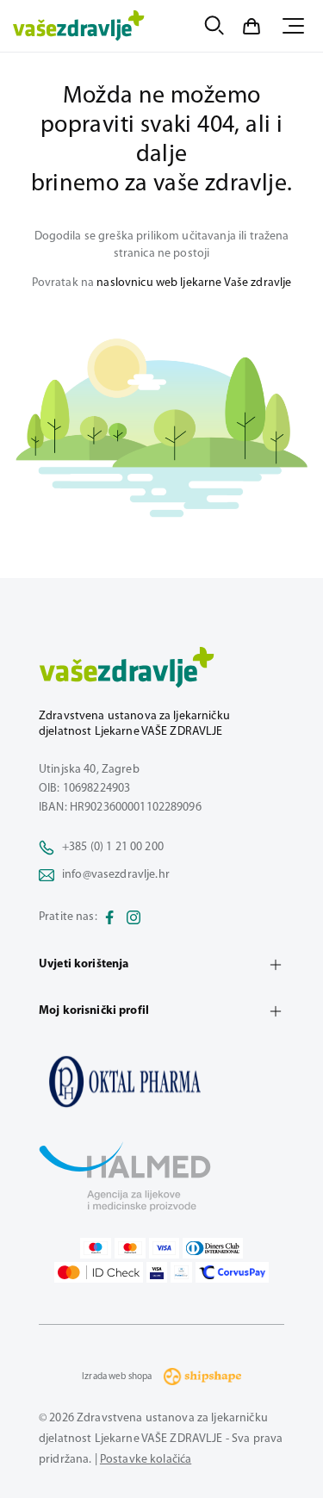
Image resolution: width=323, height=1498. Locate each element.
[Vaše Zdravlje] (79, 25)
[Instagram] (133, 917)
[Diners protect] (181, 1272)
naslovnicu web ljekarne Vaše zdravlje (193, 283)
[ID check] (98, 1272)
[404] (161, 1081)
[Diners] (213, 1248)
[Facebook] (109, 917)
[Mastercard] (130, 1248)
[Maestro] (95, 1248)
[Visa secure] (156, 1272)
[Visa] (164, 1248)
